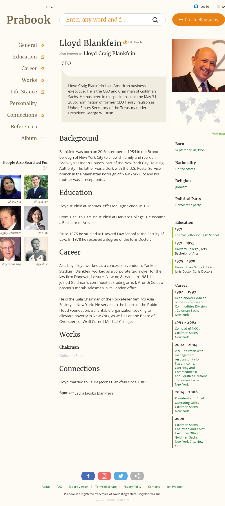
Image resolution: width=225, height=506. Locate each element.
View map (218, 133)
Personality (23, 103)
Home (49, 7)
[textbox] (112, 19)
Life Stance (23, 91)
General (27, 45)
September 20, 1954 (190, 150)
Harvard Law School (190, 267)
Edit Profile (135, 42)
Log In (205, 7)
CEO (66, 63)
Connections (22, 115)
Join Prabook (175, 486)
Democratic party (188, 205)
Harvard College (187, 249)
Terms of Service (106, 486)
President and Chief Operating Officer (189, 400)
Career (29, 68)
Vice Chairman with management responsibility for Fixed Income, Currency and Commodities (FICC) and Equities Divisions (191, 363)
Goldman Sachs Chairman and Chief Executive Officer (190, 429)
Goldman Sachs (187, 310)
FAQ (59, 486)
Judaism (181, 187)
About (46, 486)
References (24, 126)
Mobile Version (79, 486)
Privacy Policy (132, 486)
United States (185, 169)
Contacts (154, 486)
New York (182, 315)
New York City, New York (189, 443)
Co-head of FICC (187, 328)
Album (29, 138)
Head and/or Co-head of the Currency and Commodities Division (191, 302)
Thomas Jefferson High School (197, 235)
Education (25, 56)
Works (29, 80)
